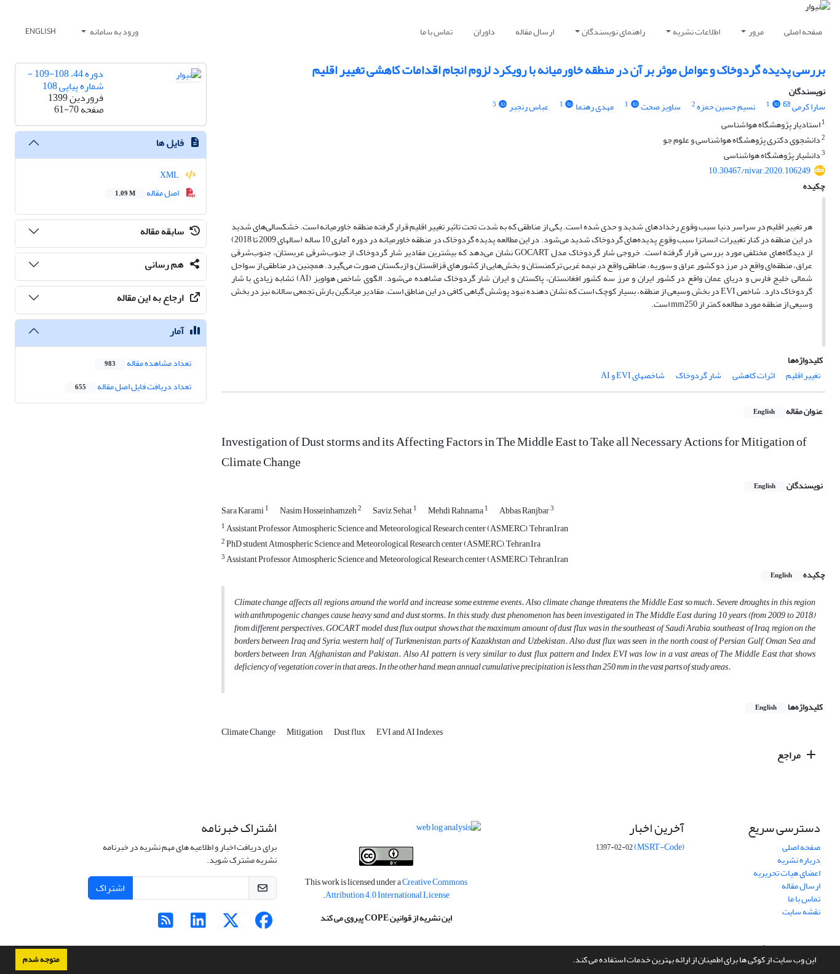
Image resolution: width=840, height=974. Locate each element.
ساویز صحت (661, 106)
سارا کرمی (808, 106)
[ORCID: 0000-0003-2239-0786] (502, 104)
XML (170, 175)
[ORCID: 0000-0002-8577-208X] (635, 104)
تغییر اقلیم (803, 375)
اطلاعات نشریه (696, 31)
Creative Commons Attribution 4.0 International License (396, 888)
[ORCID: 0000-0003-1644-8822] (569, 104)
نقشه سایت (801, 911)
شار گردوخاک (698, 375)
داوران (484, 31)
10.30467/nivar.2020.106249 (759, 170)
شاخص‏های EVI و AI (633, 375)
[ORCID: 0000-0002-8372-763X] (776, 104)
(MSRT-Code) (659, 847)
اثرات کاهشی (753, 375)
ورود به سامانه (113, 31)
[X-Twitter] (231, 924)
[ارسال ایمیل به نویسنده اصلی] (787, 104)
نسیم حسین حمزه (726, 106)
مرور (756, 31)
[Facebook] (263, 924)
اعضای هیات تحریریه (786, 873)
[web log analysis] (448, 830)
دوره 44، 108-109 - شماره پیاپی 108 (65, 80)
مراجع (789, 755)
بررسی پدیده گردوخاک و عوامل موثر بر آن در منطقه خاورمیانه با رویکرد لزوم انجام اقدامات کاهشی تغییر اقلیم (568, 70)
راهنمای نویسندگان (613, 31)
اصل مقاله (147, 192)
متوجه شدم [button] (41, 959)
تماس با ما (436, 31)
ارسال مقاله (534, 31)
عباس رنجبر (529, 106)
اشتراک (110, 888)
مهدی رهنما (595, 106)
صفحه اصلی (803, 31)
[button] (569, 961)
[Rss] (166, 924)
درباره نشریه (798, 860)
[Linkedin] (198, 924)
